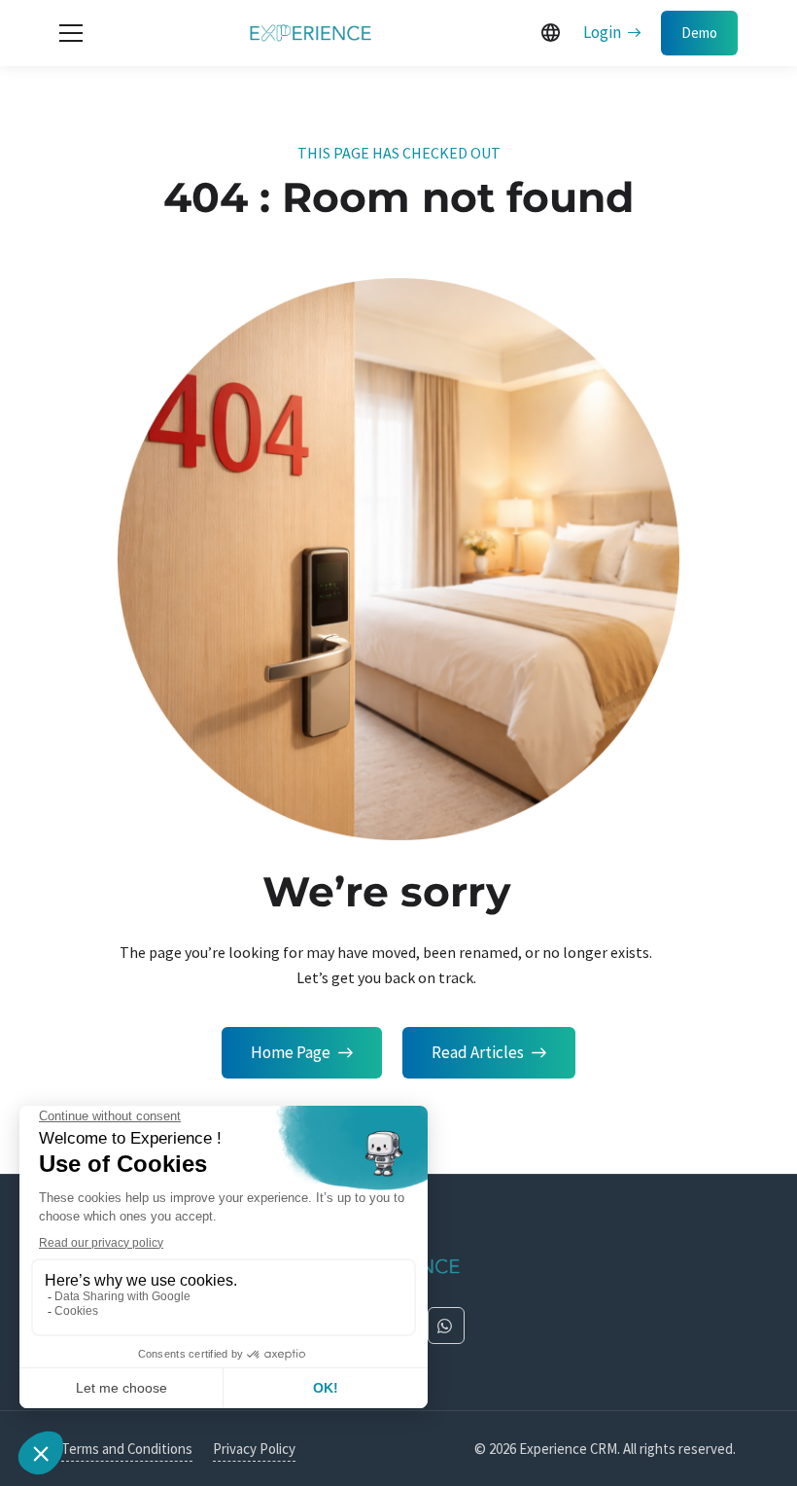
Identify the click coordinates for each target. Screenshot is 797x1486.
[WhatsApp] (446, 1325)
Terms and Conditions (126, 1448)
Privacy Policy (254, 1448)
